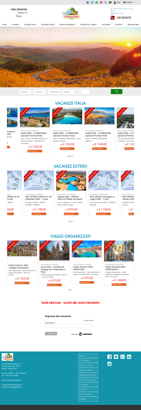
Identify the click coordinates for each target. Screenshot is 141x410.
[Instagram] (101, 2)
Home (4, 24)
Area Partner (133, 24)
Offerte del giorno (88, 24)
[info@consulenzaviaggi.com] (110, 2)
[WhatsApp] (96, 2)
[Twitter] (92, 2)
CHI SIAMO (15, 24)
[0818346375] (105, 2)
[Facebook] (87, 2)
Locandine (105, 24)
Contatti (119, 24)
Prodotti (83, 399)
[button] (67, 156)
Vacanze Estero (48, 24)
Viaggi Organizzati (67, 24)
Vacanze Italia (30, 24)
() (128, 2)
